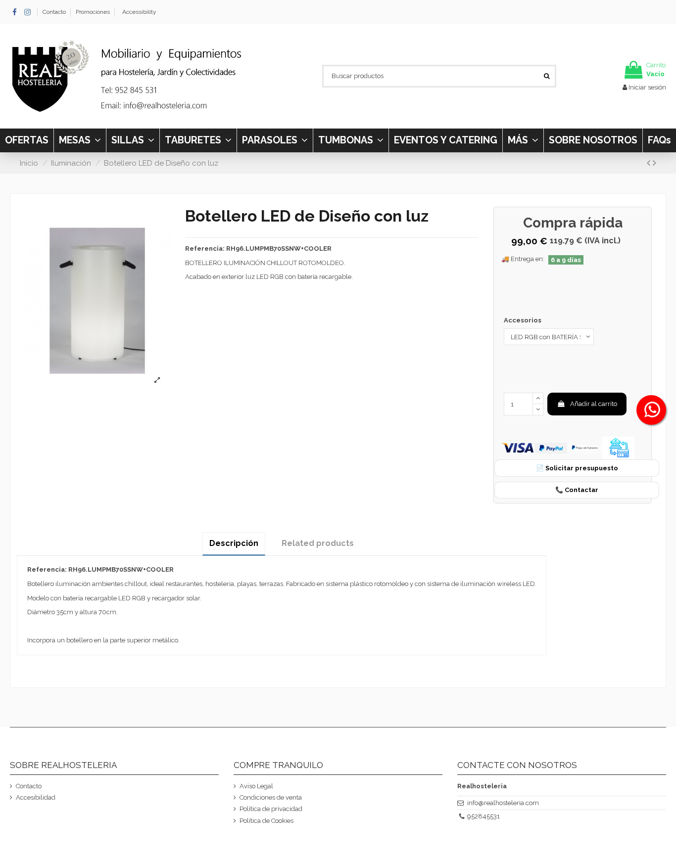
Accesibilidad (35, 797)
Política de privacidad (271, 809)
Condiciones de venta (271, 797)
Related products (318, 543)
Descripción (233, 543)
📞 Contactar (576, 490)
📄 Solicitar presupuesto (577, 468)
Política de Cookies (266, 820)
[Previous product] (650, 163)
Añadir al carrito (593, 403)
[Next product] (654, 163)
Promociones (93, 11)
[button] (522, 140)
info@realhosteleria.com (503, 803)
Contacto (55, 11)
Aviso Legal (256, 786)
